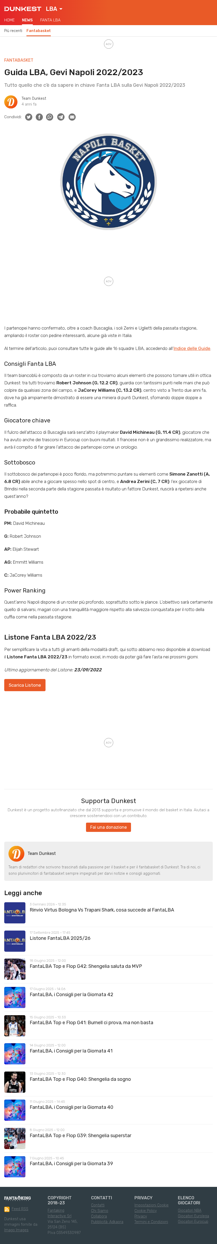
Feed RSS (20, 1209)
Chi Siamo (99, 1211)
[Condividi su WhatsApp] (49, 117)
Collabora (99, 1216)
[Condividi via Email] (72, 117)
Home (9, 20)
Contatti (98, 1205)
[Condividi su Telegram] (61, 117)
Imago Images (16, 1230)
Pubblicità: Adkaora (107, 1222)
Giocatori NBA (189, 1210)
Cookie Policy (145, 1211)
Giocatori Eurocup (193, 1221)
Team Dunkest (34, 98)
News (27, 20)
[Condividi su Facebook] (39, 117)
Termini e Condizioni (151, 1222)
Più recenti (13, 31)
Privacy (140, 1216)
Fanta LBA (50, 20)
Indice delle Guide (192, 348)
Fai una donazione (108, 827)
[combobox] (54, 8)
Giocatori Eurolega (193, 1216)
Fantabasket (38, 31)
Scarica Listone (25, 685)
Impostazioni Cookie (151, 1205)
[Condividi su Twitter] (28, 117)
